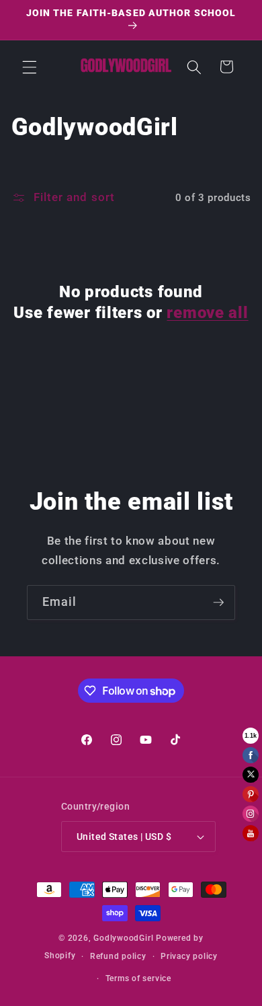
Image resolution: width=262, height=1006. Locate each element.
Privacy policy (189, 956)
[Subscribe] (218, 602)
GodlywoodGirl (123, 938)
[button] (29, 66)
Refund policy (118, 956)
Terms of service (138, 978)
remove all (207, 312)
